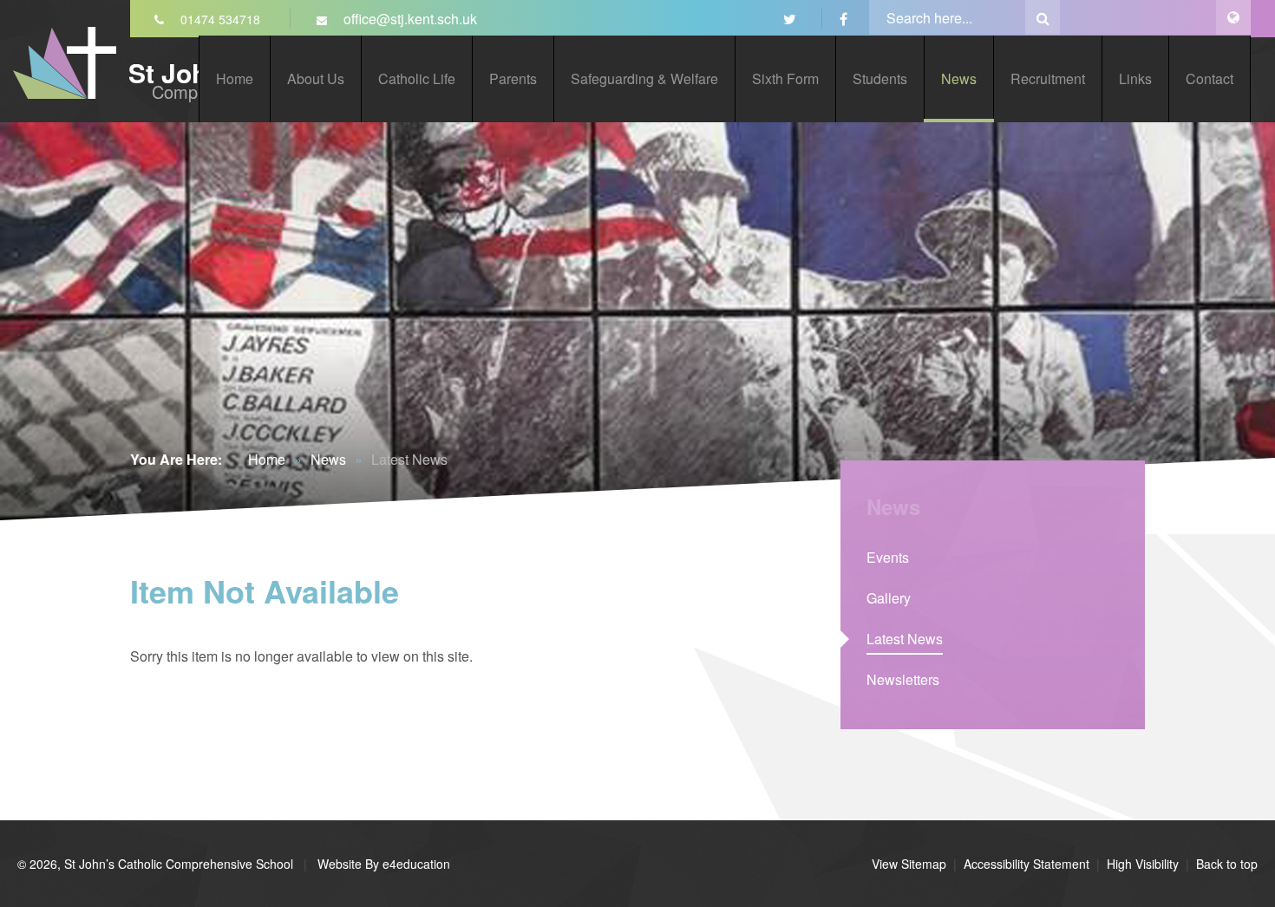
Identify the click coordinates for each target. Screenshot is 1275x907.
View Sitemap (909, 863)
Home (266, 459)
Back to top (1227, 863)
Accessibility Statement (1026, 863)
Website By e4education (382, 863)
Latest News (409, 459)
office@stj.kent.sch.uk (408, 19)
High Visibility (1143, 863)
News (328, 459)
